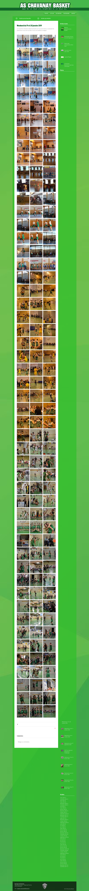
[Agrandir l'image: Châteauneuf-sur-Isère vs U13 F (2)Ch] (49, 185)
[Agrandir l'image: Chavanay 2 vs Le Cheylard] (36, 435)
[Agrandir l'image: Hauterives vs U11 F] (23, 106)
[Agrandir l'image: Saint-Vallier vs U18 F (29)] (49, 343)
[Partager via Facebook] (17, 724)
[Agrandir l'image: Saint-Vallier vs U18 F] (36, 277)
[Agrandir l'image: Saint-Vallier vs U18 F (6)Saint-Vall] (23, 317)
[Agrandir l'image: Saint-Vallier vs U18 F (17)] (23, 382)
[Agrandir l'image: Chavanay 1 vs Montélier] (36, 527)
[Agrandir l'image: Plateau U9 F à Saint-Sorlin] (23, 41)
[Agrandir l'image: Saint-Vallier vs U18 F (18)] (49, 356)
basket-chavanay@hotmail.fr (23, 888)
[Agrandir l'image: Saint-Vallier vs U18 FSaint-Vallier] (49, 382)
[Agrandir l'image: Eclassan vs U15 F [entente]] (49, 198)
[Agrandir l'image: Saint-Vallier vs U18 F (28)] (49, 409)
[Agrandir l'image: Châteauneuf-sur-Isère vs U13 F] (49, 159)
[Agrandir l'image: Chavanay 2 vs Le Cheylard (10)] (23, 501)
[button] (52, 13)
